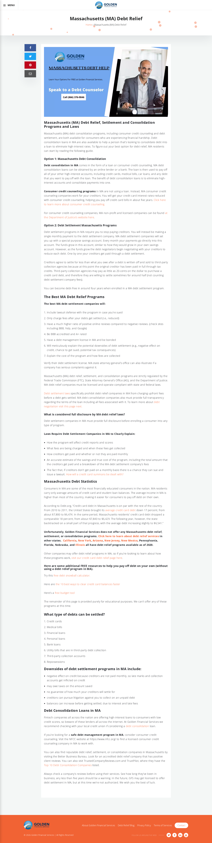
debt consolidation (137, 726)
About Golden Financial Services (98, 825)
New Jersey (112, 540)
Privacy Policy (144, 825)
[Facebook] (174, 835)
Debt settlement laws (57, 393)
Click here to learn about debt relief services (128, 536)
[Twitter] (169, 835)
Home (89, 24)
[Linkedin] (180, 835)
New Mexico (129, 540)
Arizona (98, 540)
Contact (181, 825)
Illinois (80, 545)
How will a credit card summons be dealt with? (95, 474)
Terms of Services (163, 825)
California (69, 540)
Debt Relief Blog (126, 825)
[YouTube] (186, 835)
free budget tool (65, 593)
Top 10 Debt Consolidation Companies (68, 765)
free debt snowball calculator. (72, 575)
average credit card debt (120, 510)
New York (84, 540)
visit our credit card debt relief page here (97, 558)
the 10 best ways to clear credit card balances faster (88, 584)
